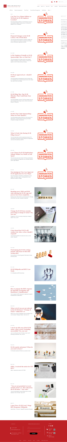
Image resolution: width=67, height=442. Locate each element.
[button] (47, 6)
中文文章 (65, 45)
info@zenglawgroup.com (15, 429)
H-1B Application (63, 42)
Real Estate (44, 10)
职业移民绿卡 (63, 48)
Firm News (26, 10)
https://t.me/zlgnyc (51, 436)
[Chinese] (56, 2)
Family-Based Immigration (35, 10)
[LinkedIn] (50, 425)
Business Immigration (18, 10)
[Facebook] (49, 425)
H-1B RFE (62, 43)
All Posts (11, 10)
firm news (62, 45)
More (49, 10)
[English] (54, 2)
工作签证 (62, 46)
